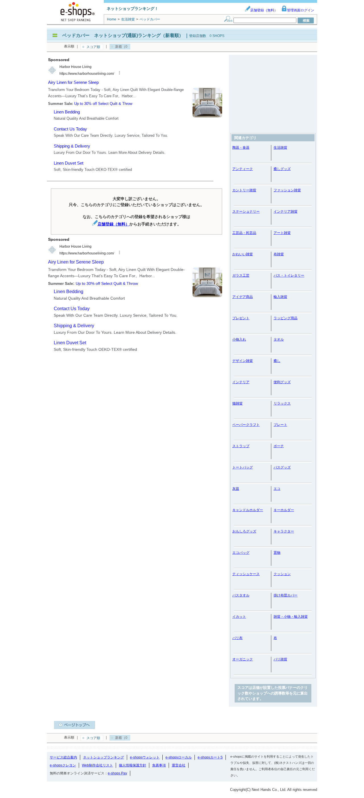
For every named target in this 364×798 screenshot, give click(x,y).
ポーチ (279, 446)
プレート (280, 425)
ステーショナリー (246, 212)
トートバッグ (242, 467)
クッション (282, 574)
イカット (239, 617)
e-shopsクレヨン (63, 765)
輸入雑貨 (280, 297)
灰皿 (235, 489)
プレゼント (240, 318)
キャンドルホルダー (247, 510)
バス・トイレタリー (289, 275)
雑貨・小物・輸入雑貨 (291, 617)
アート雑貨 (282, 233)
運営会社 (178, 765)
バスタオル (240, 595)
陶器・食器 (240, 148)
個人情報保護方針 (132, 765)
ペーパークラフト (246, 425)
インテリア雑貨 (285, 212)
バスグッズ (282, 467)
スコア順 (93, 47)
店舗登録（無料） (264, 10)
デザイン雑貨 (242, 361)
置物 (277, 553)
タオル (279, 339)
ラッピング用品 (285, 318)
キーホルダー (284, 510)
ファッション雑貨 (287, 190)
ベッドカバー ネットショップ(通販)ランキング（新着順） (122, 35)
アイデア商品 (242, 297)
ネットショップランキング (103, 757)
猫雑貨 (237, 403)
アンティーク (242, 169)
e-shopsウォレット (145, 757)
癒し (277, 361)
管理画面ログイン (300, 10)
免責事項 (159, 765)
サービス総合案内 (63, 757)
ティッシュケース (246, 574)
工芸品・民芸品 (244, 233)
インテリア (240, 382)
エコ (277, 489)
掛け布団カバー (285, 595)
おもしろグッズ (244, 531)
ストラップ (240, 446)
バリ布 (237, 638)
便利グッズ (282, 382)
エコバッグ (240, 553)
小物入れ (239, 339)
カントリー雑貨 (244, 190)
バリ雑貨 (280, 659)
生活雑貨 (280, 148)
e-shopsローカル (179, 757)
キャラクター (284, 531)
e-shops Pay (117, 773)
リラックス (282, 403)
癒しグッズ (282, 169)
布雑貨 (279, 254)
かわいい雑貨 (242, 254)
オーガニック (242, 659)
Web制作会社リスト (97, 765)
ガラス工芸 (240, 275)
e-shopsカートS (210, 757)
